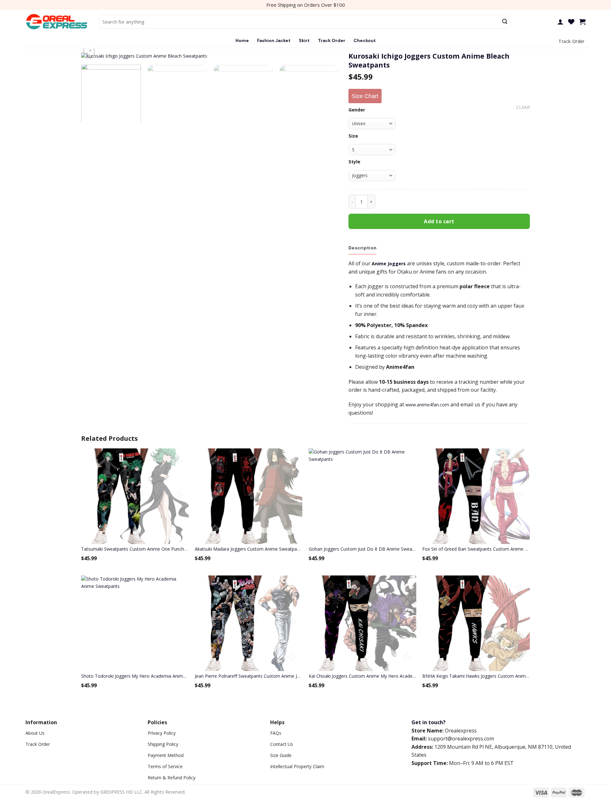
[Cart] (582, 22)
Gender (356, 109)
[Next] (326, 61)
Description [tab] (362, 248)
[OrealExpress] (57, 21)
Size (353, 135)
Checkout (365, 40)
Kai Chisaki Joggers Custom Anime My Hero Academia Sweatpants (362, 676)
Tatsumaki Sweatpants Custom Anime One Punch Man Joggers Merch (135, 549)
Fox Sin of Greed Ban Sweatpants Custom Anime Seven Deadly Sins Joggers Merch (476, 549)
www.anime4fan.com (427, 405)
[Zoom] (89, 52)
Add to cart (439, 221)
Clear (523, 107)
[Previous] (94, 61)
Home (242, 40)
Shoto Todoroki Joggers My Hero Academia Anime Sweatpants (135, 676)
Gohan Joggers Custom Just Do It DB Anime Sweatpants (362, 549)
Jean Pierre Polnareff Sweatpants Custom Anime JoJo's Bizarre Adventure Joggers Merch (248, 676)
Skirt (304, 40)
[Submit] (504, 22)
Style (354, 161)
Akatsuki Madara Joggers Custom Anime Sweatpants (248, 549)
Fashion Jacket (274, 40)
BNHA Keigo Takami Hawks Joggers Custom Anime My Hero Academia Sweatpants (476, 676)
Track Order (331, 40)
